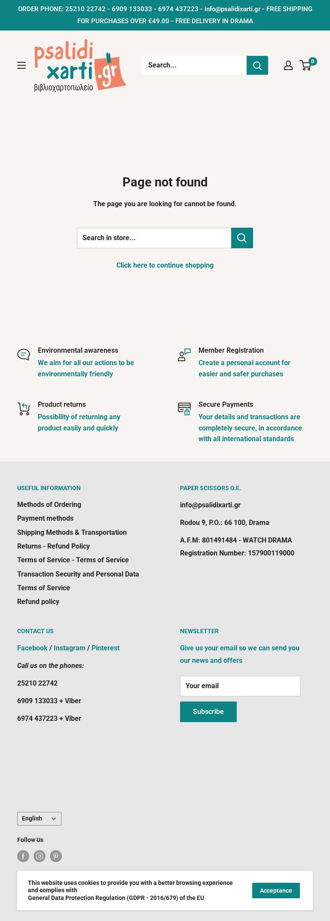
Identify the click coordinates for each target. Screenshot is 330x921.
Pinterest (105, 648)
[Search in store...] (242, 238)
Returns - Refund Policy (53, 546)
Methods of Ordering (49, 504)
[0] (305, 65)
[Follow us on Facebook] (23, 856)
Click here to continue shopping (165, 265)
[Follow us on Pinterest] (56, 856)
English (32, 818)
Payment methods (45, 518)
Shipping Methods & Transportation (72, 532)
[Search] (257, 65)
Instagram (70, 648)
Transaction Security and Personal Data (78, 574)
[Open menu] (21, 65)
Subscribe (208, 712)
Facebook (32, 648)
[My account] (288, 65)
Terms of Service (43, 588)
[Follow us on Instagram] (40, 856)
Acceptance (276, 890)
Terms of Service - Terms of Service (73, 560)
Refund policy (38, 602)
